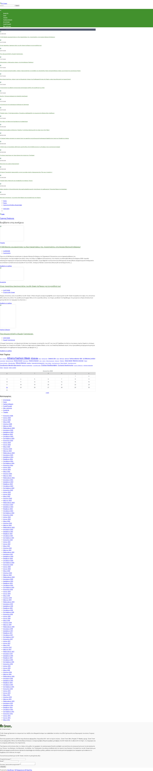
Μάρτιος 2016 (7, 674)
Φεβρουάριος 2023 (9, 502)
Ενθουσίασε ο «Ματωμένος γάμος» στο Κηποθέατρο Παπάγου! (16, 62)
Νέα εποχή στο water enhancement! (9, 163)
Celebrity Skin (52, 358)
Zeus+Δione (68, 361)
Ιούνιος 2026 (7, 420)
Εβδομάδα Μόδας (11, 363)
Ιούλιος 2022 (7, 517)
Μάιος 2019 (6, 596)
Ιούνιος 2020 (7, 569)
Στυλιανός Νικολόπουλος (65, 365)
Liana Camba (2, 360)
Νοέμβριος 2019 (8, 583)
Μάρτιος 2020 (7, 575)
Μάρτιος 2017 (7, 649)
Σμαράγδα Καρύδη (37, 365)
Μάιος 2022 (6, 521)
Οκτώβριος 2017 (8, 635)
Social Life (5, 13)
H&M (80, 358)
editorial (67, 358)
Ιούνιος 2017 (6, 643)
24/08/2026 (6, 251)
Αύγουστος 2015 (8, 689)
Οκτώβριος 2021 (8, 536)
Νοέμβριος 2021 (8, 533)
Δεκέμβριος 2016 (8, 656)
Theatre (5, 17)
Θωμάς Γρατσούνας (9, 340)
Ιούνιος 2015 (7, 693)
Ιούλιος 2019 (7, 591)
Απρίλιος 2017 (7, 647)
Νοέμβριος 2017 (8, 633)
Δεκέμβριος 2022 (8, 507)
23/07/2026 (6, 338)
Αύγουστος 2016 (8, 664)
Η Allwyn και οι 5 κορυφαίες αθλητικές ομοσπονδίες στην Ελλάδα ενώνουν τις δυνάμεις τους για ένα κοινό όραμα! (30, 147)
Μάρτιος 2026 (7, 426)
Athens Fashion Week (18, 358)
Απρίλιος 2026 (7, 424)
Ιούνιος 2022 (7, 519)
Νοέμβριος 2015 (8, 682)
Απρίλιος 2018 (7, 622)
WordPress (10, 770)
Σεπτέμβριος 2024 (8, 463)
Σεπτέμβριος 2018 (8, 612)
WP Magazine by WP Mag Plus (23, 770)
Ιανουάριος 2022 (8, 529)
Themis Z (62, 361)
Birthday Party (44, 358)
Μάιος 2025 (6, 447)
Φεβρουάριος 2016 (8, 676)
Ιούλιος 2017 (6, 641)
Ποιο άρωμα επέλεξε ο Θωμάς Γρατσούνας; (11, 54)
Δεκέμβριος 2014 (8, 705)
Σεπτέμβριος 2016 (8, 662)
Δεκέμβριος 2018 (8, 606)
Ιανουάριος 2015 (8, 703)
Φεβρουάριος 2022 (9, 527)
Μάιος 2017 (6, 645)
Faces (4, 15)
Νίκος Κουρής (63, 363)
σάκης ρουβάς (12, 367)
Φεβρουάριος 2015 (8, 701)
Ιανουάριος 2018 (8, 629)
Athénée (34, 358)
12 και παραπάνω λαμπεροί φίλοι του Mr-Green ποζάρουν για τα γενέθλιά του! (21, 45)
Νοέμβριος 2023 (8, 484)
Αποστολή (3, 766)
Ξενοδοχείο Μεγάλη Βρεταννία (10, 365)
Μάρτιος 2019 (7, 600)
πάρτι (1, 367)
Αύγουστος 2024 (8, 465)
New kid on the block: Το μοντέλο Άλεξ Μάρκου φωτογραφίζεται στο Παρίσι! (20, 197)
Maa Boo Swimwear (9, 360)
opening (44, 360)
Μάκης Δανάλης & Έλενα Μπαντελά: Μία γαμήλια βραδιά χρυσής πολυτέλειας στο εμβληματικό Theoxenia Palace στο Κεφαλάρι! (33, 189)
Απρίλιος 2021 (7, 548)
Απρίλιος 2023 (7, 498)
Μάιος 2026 (6, 422)
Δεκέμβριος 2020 (8, 556)
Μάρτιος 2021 (7, 550)
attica (40, 358)
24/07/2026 (6, 290)
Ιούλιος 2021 (6, 542)
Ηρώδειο (29, 363)
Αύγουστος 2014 (8, 713)
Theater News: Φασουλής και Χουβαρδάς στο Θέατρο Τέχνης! (16, 180)
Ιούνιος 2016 (7, 668)
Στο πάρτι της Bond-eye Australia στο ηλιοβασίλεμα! (14, 121)
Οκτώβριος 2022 (8, 511)
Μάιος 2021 (6, 546)
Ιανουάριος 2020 (8, 579)
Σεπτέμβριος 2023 (8, 488)
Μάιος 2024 (6, 471)
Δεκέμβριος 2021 (8, 531)
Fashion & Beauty (7, 19)
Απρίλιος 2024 (7, 473)
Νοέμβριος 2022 (8, 509)
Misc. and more (7, 26)
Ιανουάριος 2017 (8, 653)
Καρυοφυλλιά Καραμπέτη (38, 363)
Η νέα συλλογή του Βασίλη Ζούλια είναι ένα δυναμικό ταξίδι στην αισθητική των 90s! (22, 87)
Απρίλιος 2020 (7, 573)
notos (40, 360)
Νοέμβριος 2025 (8, 434)
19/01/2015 (6, 209)
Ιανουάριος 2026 (8, 430)
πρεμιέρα (6, 367)
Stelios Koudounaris (50, 360)
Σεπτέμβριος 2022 (8, 513)
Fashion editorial (74, 358)
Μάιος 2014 (6, 720)
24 (7, 387)
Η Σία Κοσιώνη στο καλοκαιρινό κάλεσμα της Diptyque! (14, 104)
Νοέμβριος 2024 (8, 459)
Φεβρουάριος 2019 (8, 602)
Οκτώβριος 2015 (8, 685)
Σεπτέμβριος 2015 (8, 687)
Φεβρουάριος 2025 (9, 453)
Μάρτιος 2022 (7, 525)
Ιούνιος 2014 (7, 718)
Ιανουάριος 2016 (8, 678)
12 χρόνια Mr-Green (9, 292)
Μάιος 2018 (6, 620)
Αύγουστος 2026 (8, 416)
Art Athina (4, 358)
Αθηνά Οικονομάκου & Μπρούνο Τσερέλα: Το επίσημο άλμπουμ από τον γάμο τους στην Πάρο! (25, 130)
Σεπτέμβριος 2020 (8, 562)
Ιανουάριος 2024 (8, 480)
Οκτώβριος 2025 (8, 436)
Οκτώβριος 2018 (8, 610)
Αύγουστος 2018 (8, 614)
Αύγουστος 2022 (8, 515)
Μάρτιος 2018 (7, 625)
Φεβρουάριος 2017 (8, 651)
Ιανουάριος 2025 (8, 455)
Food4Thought (7, 24)
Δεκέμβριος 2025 (8, 432)
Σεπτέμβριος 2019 (8, 587)
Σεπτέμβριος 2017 (8, 637)
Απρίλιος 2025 (7, 449)
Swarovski (57, 360)
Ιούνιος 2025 (7, 445)
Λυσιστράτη (7, 253)
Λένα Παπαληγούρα (56, 363)
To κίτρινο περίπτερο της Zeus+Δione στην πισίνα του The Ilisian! (17, 155)
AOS (1, 358)
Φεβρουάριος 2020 (9, 577)
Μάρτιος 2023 (7, 500)
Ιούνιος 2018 (6, 618)
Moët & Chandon (34, 361)
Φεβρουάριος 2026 (9, 428)
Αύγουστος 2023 (8, 490)
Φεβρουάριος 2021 (8, 552)
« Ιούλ (47, 393)
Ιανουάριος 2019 (8, 604)
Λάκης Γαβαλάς (48, 363)
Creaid (57, 358)
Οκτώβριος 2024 (8, 461)
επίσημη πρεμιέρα (88, 365)
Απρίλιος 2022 (7, 523)
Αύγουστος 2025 (8, 440)
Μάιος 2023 (6, 496)
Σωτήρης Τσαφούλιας (78, 365)
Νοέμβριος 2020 (8, 558)
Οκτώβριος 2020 (8, 560)
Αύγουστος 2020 (8, 565)
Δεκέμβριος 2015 (8, 680)
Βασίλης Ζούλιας (78, 361)
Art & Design (6, 22)
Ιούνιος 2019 (7, 593)
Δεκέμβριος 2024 (8, 457)
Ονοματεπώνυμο (5, 759)
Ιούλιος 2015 (7, 691)
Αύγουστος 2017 (8, 639)
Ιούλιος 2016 (7, 666)
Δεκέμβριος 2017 (8, 631)
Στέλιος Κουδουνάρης (49, 365)
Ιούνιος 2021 (6, 544)
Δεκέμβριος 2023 (8, 482)
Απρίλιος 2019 (7, 598)
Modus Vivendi (18, 361)
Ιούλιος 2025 (7, 442)
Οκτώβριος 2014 (8, 709)
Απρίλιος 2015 (7, 697)
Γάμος (85, 361)
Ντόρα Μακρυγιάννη (72, 363)
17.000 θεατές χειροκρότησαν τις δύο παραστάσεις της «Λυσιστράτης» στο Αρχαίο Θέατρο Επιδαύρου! (27, 37)
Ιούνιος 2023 (7, 494)
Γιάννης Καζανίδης (4, 363)
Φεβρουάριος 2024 (9, 478)
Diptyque (62, 358)
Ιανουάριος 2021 (8, 554)
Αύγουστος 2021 (8, 540)
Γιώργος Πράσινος (7, 218)
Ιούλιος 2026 (7, 418)
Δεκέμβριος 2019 (8, 581)
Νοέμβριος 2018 (8, 608)
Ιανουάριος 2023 (8, 505)
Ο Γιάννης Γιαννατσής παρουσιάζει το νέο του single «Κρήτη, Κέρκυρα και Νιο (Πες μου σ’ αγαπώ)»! (26, 172)
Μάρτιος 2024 (7, 476)
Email (2, 761)
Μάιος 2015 (6, 695)
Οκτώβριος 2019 (8, 585)
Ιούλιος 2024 (7, 467)
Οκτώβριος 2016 (8, 660)
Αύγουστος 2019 (8, 589)
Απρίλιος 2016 (7, 672)
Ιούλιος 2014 (7, 716)
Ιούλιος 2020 (7, 567)
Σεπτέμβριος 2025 (8, 438)
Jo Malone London (89, 358)
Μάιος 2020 (6, 571)
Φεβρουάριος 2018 (8, 627)
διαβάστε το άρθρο (6, 266)
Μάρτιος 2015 (7, 699)
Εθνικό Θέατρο (21, 363)
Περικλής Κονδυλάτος (27, 365)
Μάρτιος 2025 (7, 451)
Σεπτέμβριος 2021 (8, 538)
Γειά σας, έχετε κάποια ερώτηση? (10, 764)
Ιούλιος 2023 (7, 492)
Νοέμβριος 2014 (8, 707)
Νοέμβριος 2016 (8, 658)
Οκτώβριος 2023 (8, 486)
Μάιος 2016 (6, 670)
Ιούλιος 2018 (6, 616)
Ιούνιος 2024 (7, 469)
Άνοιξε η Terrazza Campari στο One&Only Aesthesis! (14, 96)
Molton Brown (25, 360)
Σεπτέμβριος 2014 (8, 711)
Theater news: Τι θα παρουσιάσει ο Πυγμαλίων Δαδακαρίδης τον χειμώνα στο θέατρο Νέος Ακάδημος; (27, 113)
